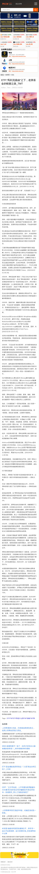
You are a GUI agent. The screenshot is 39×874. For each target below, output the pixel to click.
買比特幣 (13, 872)
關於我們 (10, 862)
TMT (11, 718)
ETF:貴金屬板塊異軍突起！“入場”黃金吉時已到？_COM (19, 768)
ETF (8, 718)
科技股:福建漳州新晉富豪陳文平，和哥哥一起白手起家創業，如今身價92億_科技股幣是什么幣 (19, 831)
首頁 (2, 75)
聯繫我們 (3, 862)
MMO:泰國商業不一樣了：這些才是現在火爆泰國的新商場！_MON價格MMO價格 (19, 747)
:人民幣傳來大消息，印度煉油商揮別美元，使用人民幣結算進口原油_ (18, 729)
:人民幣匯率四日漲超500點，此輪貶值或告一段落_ (19, 812)
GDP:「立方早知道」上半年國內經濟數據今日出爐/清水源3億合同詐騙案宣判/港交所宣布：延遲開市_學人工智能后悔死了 (18, 789)
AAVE (7, 75)
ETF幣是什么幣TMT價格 (21, 718)
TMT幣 (32, 718)
